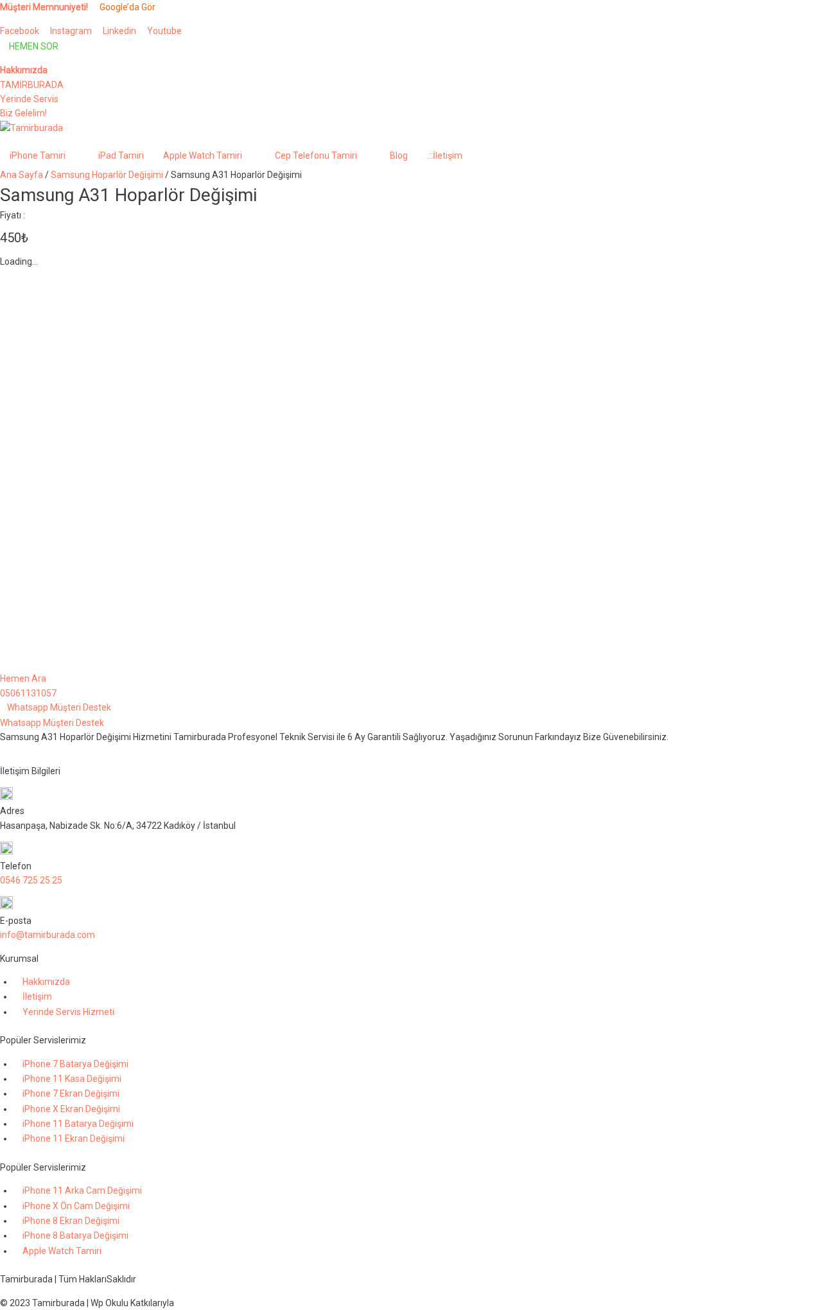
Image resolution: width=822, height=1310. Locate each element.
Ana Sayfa (21, 175)
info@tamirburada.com (47, 935)
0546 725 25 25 (31, 880)
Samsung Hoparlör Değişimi (107, 175)
